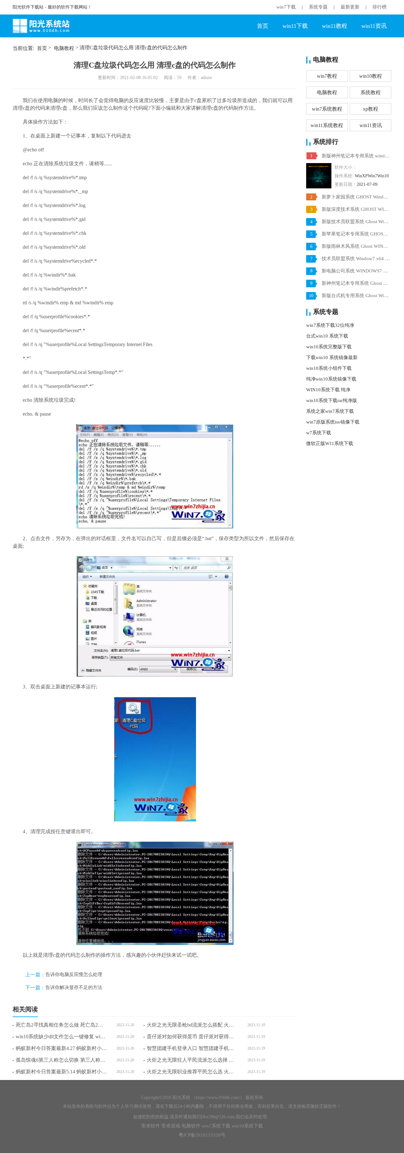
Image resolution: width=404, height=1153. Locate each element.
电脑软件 (190, 1125)
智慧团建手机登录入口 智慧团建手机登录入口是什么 (192, 1048)
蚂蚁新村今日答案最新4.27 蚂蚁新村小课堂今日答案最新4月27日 (61, 1048)
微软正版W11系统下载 (329, 443)
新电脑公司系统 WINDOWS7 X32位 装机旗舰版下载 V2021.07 (356, 270)
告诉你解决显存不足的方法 (73, 987)
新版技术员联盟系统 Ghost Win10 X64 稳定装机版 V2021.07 (356, 221)
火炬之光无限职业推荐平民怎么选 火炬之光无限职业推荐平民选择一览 (192, 1071)
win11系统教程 (327, 125)
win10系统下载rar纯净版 (331, 400)
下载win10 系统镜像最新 (332, 357)
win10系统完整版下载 (329, 346)
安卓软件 (150, 1125)
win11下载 (295, 26)
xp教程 (370, 109)
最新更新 (350, 6)
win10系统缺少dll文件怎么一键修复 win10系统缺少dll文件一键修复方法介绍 (61, 1036)
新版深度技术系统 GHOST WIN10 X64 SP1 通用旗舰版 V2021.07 (356, 209)
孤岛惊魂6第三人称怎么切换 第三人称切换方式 (61, 1060)
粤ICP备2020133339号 (202, 1135)
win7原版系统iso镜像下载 (332, 421)
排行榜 (379, 6)
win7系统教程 (327, 109)
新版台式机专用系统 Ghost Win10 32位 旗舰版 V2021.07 (356, 295)
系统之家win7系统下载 (330, 411)
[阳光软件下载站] (44, 26)
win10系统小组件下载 (329, 368)
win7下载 (286, 6)
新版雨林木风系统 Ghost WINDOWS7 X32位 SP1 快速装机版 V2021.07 (356, 246)
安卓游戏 (170, 1125)
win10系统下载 (247, 1125)
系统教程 (370, 92)
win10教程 (370, 76)
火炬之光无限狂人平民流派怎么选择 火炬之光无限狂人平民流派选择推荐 (192, 1060)
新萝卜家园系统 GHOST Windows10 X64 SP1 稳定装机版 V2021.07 (356, 196)
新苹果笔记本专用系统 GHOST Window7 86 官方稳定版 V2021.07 (356, 233)
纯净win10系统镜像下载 (331, 378)
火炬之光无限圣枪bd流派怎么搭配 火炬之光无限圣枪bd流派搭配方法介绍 (192, 1025)
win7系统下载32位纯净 (330, 325)
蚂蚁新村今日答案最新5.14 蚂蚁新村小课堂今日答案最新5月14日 (61, 1071)
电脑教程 (64, 48)
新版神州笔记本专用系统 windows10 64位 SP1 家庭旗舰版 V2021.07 (356, 155)
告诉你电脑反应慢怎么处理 (73, 974)
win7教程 (327, 76)
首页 (262, 26)
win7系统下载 (216, 1125)
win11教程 (334, 26)
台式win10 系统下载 (327, 336)
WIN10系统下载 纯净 (328, 389)
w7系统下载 (318, 432)
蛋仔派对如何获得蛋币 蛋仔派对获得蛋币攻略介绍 (192, 1036)
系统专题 (318, 6)
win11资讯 (374, 26)
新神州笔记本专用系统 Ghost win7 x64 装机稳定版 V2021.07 (356, 283)
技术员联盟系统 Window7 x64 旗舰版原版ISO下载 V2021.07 (356, 258)
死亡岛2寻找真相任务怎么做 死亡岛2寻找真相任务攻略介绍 (61, 1025)
